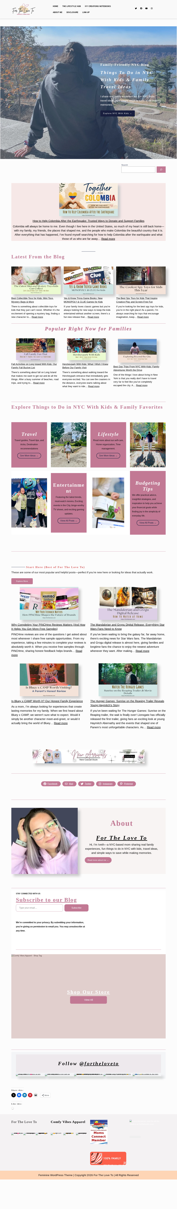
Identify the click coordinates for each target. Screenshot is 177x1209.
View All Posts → (68, 521)
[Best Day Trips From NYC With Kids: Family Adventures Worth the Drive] (137, 350)
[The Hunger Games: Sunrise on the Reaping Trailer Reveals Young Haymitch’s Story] (128, 679)
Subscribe (76, 908)
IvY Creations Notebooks (98, 6)
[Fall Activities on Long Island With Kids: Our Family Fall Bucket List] (35, 349)
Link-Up (86, 12)
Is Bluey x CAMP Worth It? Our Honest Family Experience (47, 701)
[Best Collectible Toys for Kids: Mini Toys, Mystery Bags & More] (36, 280)
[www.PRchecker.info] (135, 1137)
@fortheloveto (99, 1063)
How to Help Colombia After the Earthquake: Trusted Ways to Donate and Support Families (88, 220)
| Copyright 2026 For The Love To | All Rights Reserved (106, 1175)
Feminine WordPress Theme (55, 1175)
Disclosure (72, 12)
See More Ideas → (29, 455)
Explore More (22, 581)
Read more (108, 238)
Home (55, 6)
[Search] (161, 169)
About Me (57, 12)
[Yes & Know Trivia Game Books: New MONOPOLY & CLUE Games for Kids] (88, 280)
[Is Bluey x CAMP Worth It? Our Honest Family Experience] (49, 679)
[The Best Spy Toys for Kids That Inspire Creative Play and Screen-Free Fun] (141, 280)
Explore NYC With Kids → (117, 113)
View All (88, 999)
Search (124, 165)
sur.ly (97, 1163)
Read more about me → (98, 860)
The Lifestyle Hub (71, 6)
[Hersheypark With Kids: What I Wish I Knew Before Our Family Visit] (86, 349)
